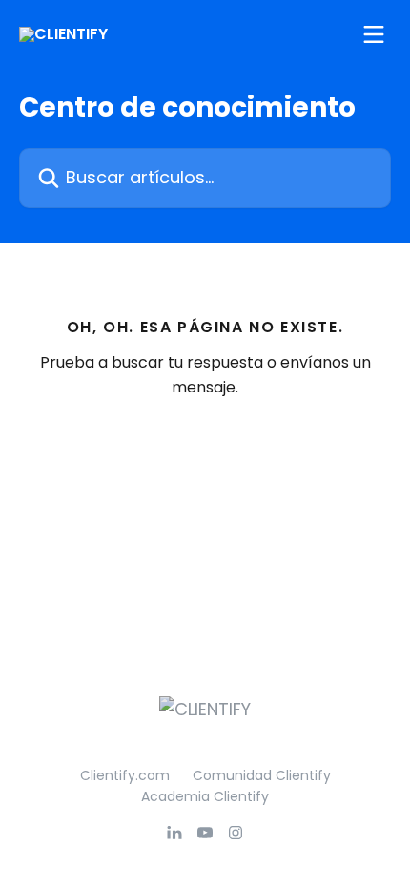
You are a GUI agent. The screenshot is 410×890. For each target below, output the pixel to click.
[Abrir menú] (374, 34)
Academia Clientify (205, 796)
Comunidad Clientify (262, 775)
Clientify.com (125, 775)
